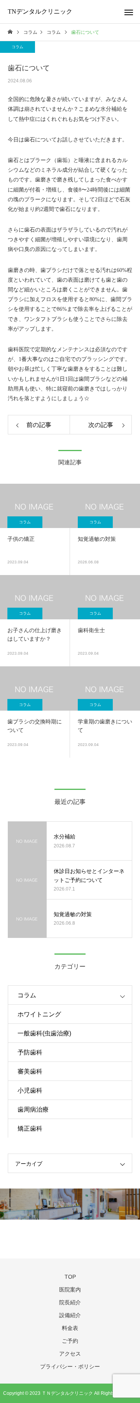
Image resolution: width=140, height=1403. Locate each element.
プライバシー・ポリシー (70, 1366)
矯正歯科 (30, 1128)
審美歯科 (30, 1071)
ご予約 (70, 1341)
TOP (70, 1277)
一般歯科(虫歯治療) (44, 1033)
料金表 (70, 1328)
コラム (17, 47)
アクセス (70, 1354)
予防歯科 (30, 1052)
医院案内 (70, 1289)
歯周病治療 (33, 1109)
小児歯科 (30, 1090)
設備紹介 (70, 1315)
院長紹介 (70, 1302)
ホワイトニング (39, 1014)
